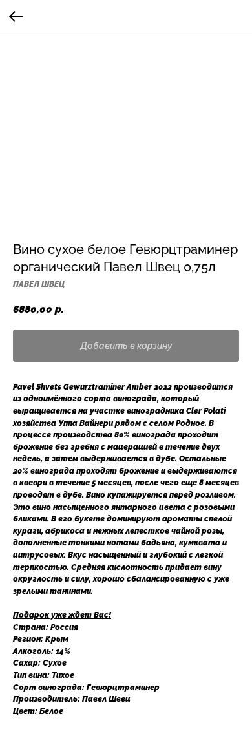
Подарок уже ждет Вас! (62, 615)
